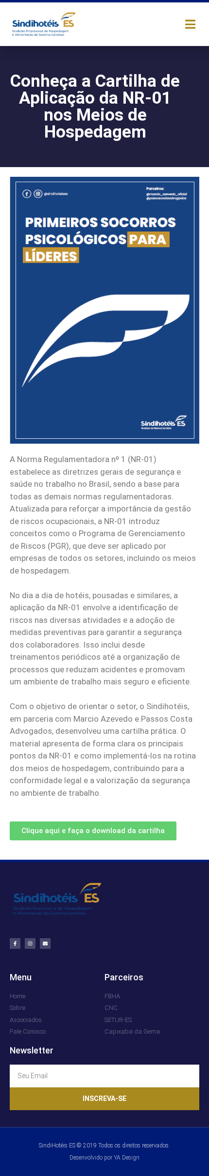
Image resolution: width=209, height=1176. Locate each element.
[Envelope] (45, 943)
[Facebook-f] (15, 943)
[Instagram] (30, 943)
